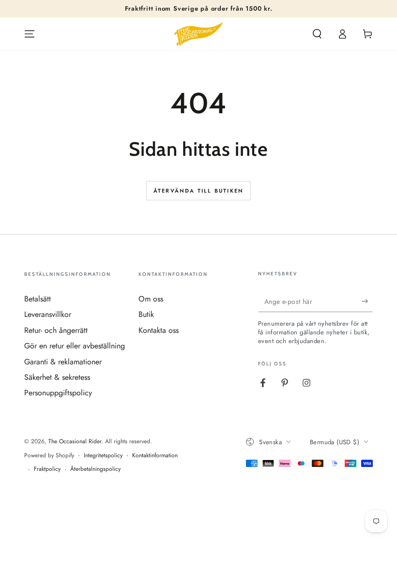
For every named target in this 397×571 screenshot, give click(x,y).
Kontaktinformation (155, 455)
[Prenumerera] (367, 301)
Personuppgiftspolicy (58, 392)
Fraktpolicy (47, 469)
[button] (317, 34)
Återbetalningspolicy (95, 469)
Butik (146, 314)
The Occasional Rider (74, 441)
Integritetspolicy (103, 455)
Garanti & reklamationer (63, 361)
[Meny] (29, 34)
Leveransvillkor (47, 314)
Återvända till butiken (198, 191)
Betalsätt (37, 298)
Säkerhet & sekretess (57, 377)
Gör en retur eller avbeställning (74, 345)
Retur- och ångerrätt (56, 330)
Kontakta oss (158, 330)
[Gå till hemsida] (198, 34)
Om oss (150, 298)
